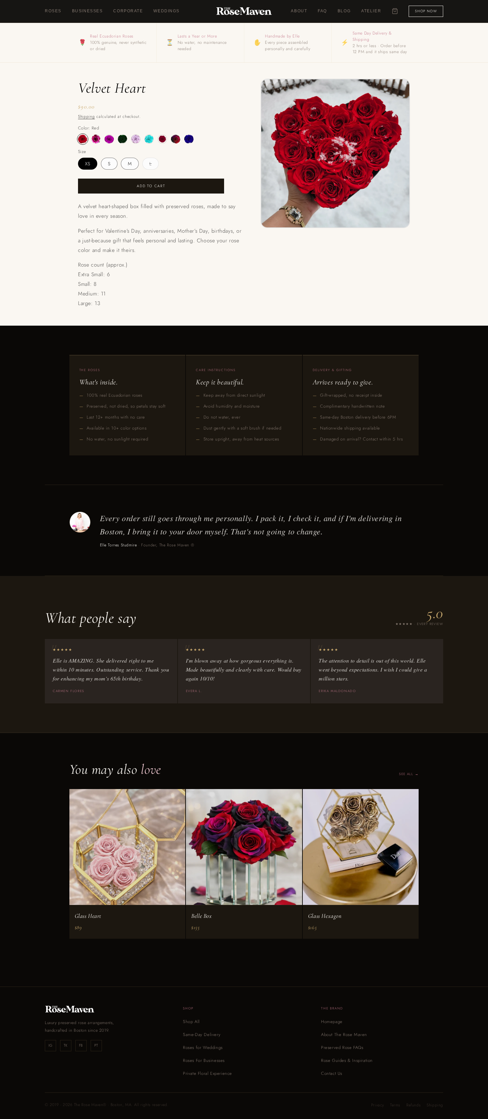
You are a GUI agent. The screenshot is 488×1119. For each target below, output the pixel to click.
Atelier (371, 11)
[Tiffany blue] (149, 139)
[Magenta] (162, 139)
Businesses (87, 11)
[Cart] (395, 11)
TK (66, 1045)
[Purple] (109, 139)
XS (87, 163)
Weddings (166, 11)
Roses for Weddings (203, 1047)
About (299, 11)
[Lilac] (135, 139)
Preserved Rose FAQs (342, 1047)
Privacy (377, 1105)
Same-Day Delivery (201, 1034)
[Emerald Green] (122, 139)
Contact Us (331, 1073)
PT (96, 1045)
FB (81, 1045)
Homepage (332, 1021)
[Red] (82, 139)
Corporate (128, 11)
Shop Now (426, 11)
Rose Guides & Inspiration (347, 1060)
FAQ (322, 11)
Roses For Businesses (204, 1060)
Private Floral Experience (207, 1073)
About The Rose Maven (344, 1034)
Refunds (413, 1105)
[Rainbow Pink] (175, 139)
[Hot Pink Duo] (96, 139)
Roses (53, 11)
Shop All (191, 1021)
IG (50, 1045)
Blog (344, 11)
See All (406, 773)
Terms (395, 1105)
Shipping (86, 117)
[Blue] (189, 139)
